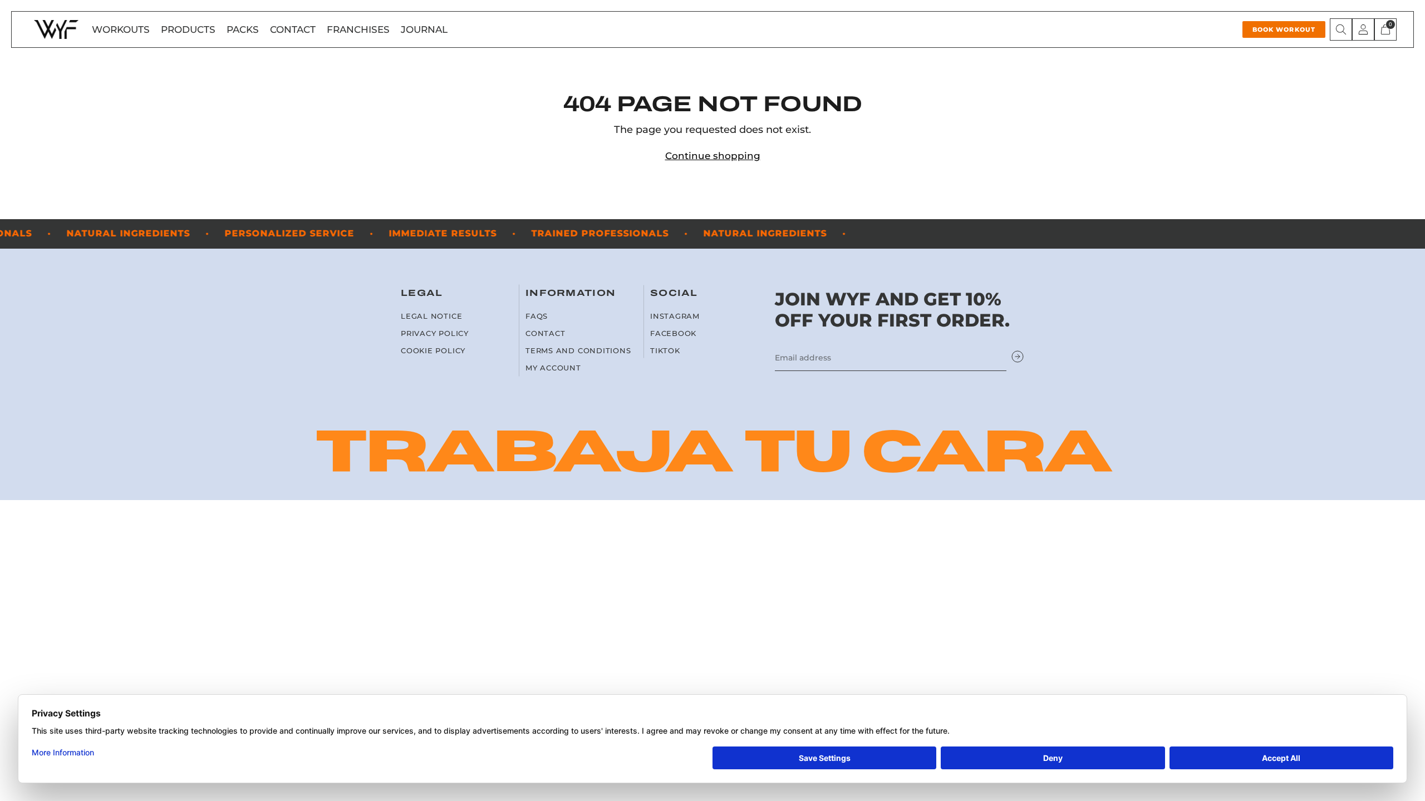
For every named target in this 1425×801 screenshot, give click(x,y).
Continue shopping (712, 155)
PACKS (243, 29)
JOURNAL (424, 29)
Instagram (675, 316)
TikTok (665, 350)
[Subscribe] (1017, 357)
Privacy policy (435, 333)
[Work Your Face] (56, 29)
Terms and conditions (578, 350)
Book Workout (1283, 29)
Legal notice (431, 316)
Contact (545, 333)
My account (553, 368)
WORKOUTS (121, 29)
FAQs (536, 316)
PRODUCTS (188, 29)
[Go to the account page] (1363, 29)
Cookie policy (433, 350)
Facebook (673, 333)
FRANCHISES (358, 29)
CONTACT (293, 29)
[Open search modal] (1341, 29)
